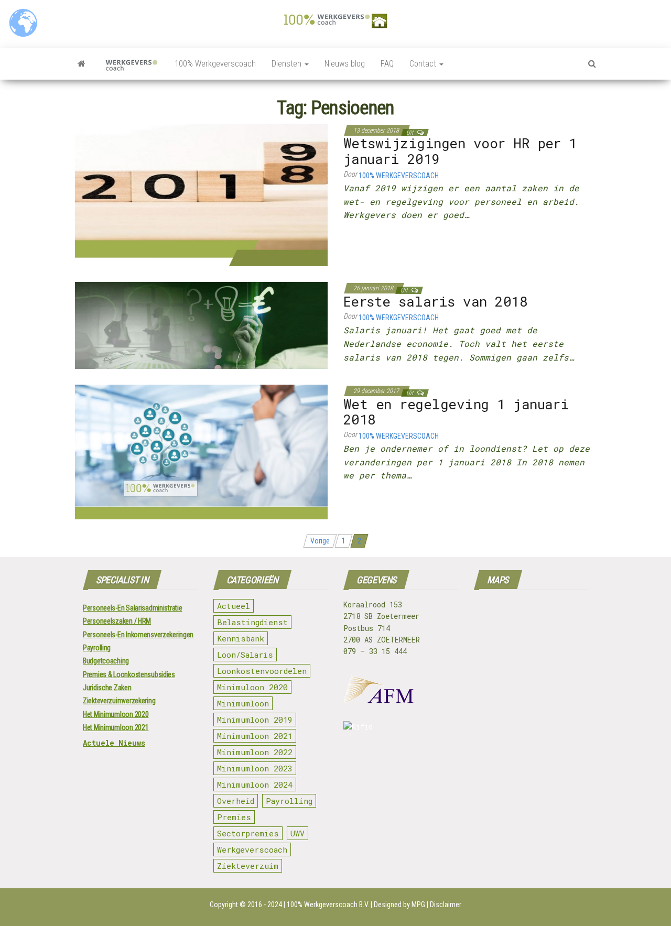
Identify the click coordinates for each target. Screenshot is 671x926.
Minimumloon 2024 (255, 784)
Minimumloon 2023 (255, 768)
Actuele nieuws (114, 743)
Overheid (235, 801)
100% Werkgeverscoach (215, 64)
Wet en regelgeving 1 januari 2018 (456, 412)
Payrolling (97, 648)
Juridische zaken (107, 687)
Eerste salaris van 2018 (435, 301)
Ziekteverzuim (247, 865)
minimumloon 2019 (255, 719)
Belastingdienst (252, 622)
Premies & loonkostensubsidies (129, 674)
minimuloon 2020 (252, 687)
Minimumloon (243, 703)
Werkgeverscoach (252, 849)
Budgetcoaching (106, 661)
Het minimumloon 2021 (115, 727)
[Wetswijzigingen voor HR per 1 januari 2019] (201, 194)
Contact (423, 64)
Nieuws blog (344, 64)
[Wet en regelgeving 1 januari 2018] (201, 451)
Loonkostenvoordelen (262, 671)
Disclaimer (445, 904)
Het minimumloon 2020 (115, 714)
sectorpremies (248, 833)
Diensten (288, 64)
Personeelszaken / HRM (117, 621)
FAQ (387, 64)
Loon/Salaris (245, 654)
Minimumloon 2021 (255, 736)
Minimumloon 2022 (255, 752)
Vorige (320, 541)
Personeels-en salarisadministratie (132, 608)
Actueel (233, 606)
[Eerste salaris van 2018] (201, 325)
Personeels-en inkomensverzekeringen (138, 634)
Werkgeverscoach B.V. (336, 904)
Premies (234, 817)
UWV (297, 833)
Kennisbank (240, 638)
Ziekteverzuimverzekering (119, 700)
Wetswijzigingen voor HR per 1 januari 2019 (460, 151)
